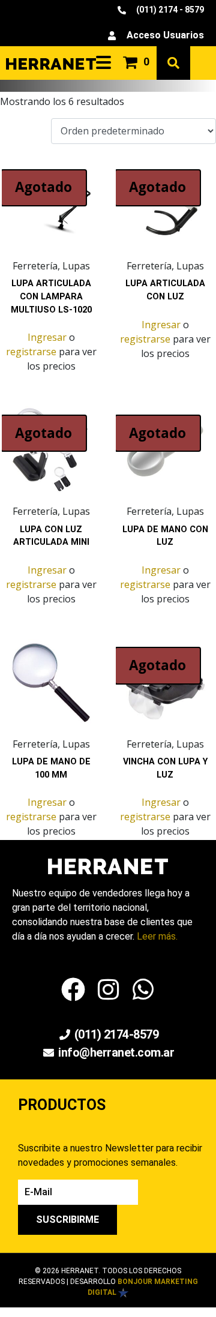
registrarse (31, 351)
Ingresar (47, 337)
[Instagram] (108, 989)
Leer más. (157, 936)
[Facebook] (73, 989)
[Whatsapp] (143, 989)
